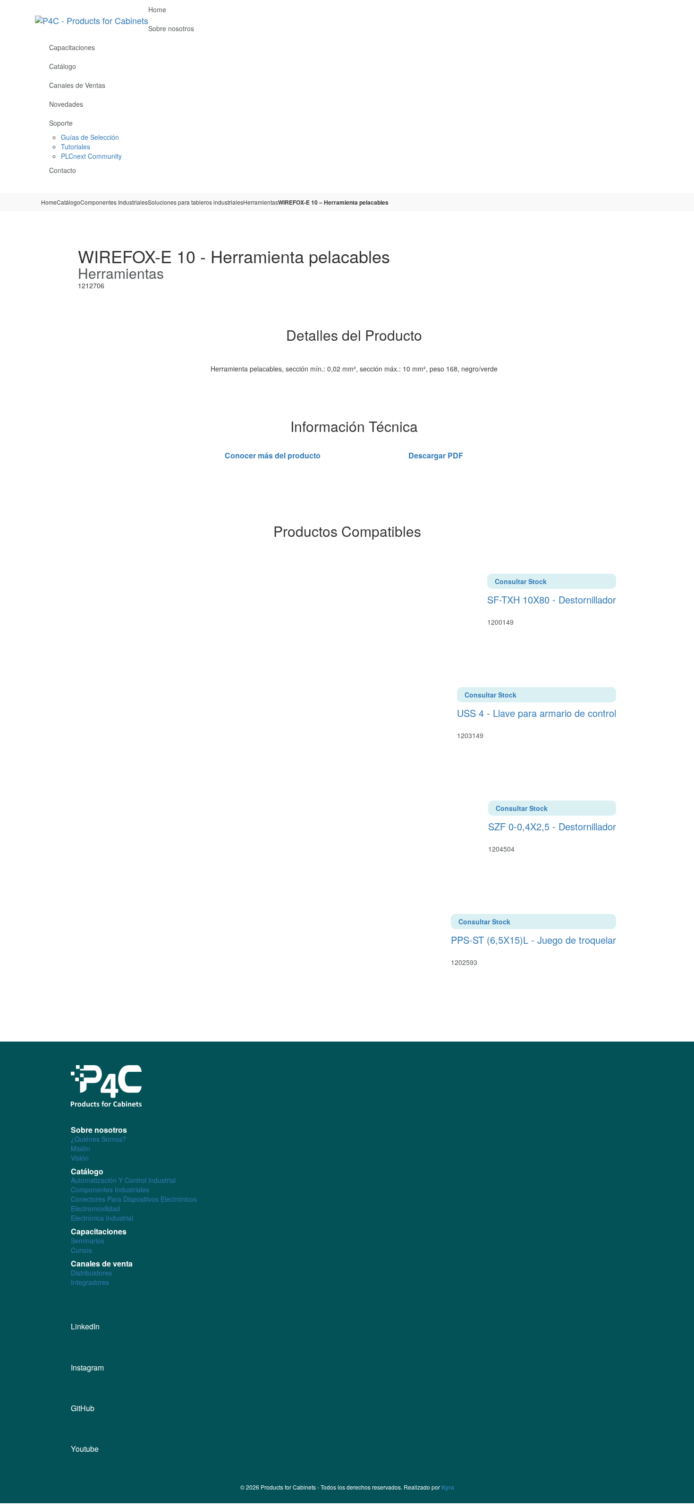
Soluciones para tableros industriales (195, 202)
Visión (80, 1158)
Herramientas (260, 202)
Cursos (81, 1250)
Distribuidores (91, 1272)
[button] (656, 187)
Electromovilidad (95, 1208)
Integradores (90, 1282)
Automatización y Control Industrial (123, 1180)
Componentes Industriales (114, 202)
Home (49, 202)
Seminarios (87, 1240)
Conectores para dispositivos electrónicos (134, 1199)
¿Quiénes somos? (98, 1139)
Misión (80, 1148)
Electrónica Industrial (102, 1218)
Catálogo (68, 202)
